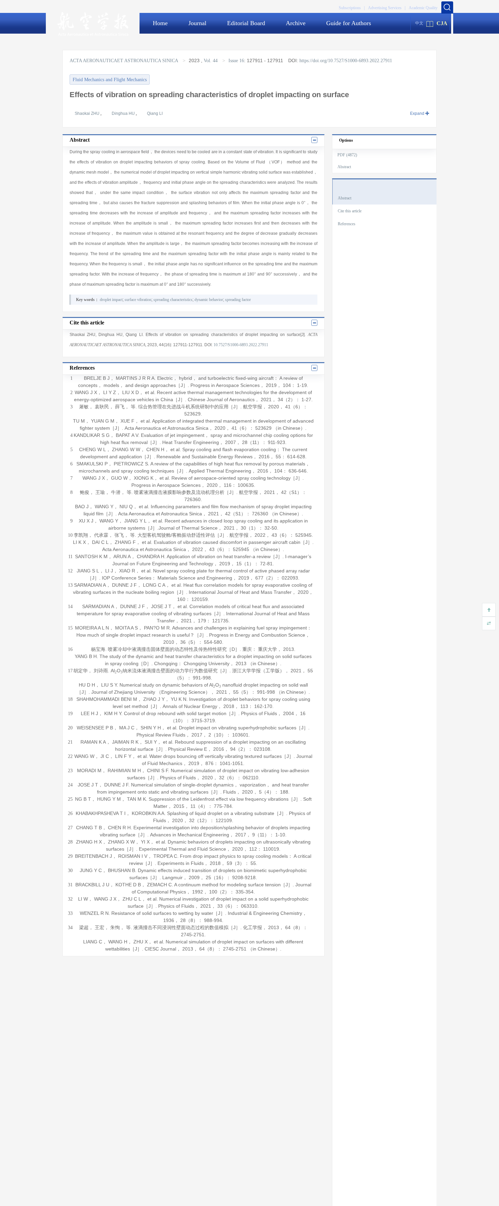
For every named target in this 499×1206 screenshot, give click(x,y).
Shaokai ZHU (87, 113)
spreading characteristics (172, 299)
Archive (296, 23)
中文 (419, 23)
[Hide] (489, 623)
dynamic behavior (209, 299)
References (346, 223)
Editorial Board (246, 23)
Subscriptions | (352, 7)
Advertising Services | (386, 7)
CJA (442, 23)
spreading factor (238, 299)
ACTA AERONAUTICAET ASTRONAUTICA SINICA (124, 60)
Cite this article (350, 211)
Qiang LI (155, 113)
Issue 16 (236, 60)
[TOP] (489, 610)
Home (160, 23)
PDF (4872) (347, 155)
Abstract (344, 166)
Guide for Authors (348, 23)
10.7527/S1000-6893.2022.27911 (241, 344)
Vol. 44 (211, 60)
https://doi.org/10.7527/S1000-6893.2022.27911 (345, 60)
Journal (197, 23)
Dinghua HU (124, 113)
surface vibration (138, 299)
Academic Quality (423, 7)
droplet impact (111, 299)
